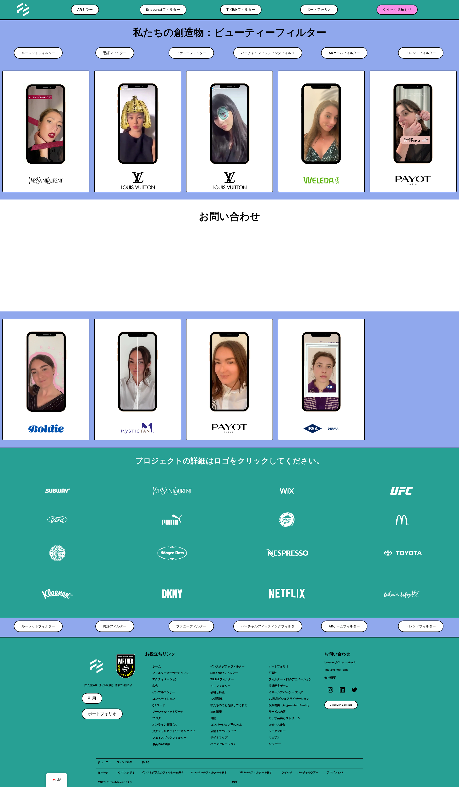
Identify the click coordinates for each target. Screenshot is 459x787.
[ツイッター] (354, 690)
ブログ (156, 718)
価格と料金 (217, 692)
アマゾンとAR (335, 772)
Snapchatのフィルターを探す (209, 772)
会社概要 (330, 677)
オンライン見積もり (165, 724)
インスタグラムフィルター (227, 666)
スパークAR (103, 772)
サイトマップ (218, 737)
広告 (155, 685)
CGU (235, 782)
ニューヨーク (104, 762)
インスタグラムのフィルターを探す (163, 772)
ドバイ (145, 762)
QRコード (158, 705)
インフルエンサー (163, 692)
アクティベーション (165, 679)
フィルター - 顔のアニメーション (290, 679)
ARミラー (275, 744)
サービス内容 (277, 711)
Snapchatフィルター (224, 673)
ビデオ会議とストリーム (284, 718)
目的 (213, 718)
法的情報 (216, 711)
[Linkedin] (342, 690)
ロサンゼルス (124, 762)
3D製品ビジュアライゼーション (289, 698)
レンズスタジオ (125, 772)
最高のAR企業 (161, 744)
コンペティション (163, 698)
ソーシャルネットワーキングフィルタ (173, 731)
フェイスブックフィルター (169, 737)
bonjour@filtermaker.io (340, 662)
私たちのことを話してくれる (228, 705)
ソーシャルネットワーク (168, 711)
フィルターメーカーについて (170, 673)
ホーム (156, 666)
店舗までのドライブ (223, 731)
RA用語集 (216, 698)
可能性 (273, 673)
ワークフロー (277, 731)
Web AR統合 (277, 724)
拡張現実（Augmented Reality (289, 705)
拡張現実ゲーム (279, 685)
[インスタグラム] (330, 690)
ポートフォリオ (279, 666)
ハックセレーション (223, 744)
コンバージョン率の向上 (226, 724)
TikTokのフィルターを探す (256, 772)
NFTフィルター (220, 685)
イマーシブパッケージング (286, 692)
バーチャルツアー (307, 772)
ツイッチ (287, 772)
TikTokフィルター (222, 679)
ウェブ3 (274, 737)
